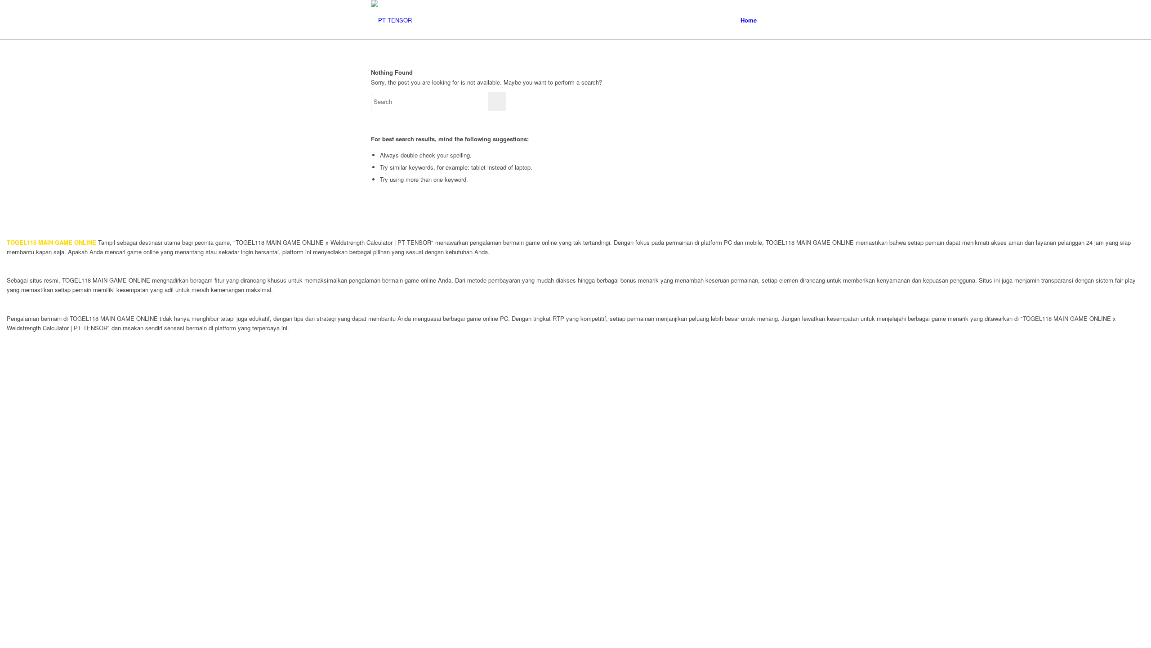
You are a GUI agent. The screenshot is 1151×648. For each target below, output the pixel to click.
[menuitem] (749, 20)
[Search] (771, 20)
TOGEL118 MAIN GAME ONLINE (51, 242)
